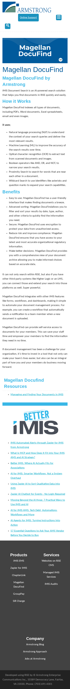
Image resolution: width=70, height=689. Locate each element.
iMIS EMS (18, 560)
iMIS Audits (51, 584)
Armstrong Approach (35, 651)
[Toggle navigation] (59, 17)
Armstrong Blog (35, 644)
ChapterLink (19, 575)
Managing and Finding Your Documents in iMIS (37, 394)
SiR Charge (19, 601)
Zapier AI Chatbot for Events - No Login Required (38, 494)
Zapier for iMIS (18, 568)
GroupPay (18, 594)
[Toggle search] (7, 26)
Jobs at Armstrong (35, 658)
